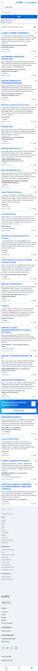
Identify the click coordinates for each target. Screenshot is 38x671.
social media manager (7, 549)
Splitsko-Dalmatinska (7, 540)
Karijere (3, 617)
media (3, 552)
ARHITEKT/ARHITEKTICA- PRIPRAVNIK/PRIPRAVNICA (11, 82)
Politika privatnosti (7, 660)
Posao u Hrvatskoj (7, 623)
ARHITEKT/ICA (7, 127)
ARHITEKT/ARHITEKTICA (11, 148)
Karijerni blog (5, 641)
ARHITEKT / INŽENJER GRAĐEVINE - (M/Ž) (16, 357)
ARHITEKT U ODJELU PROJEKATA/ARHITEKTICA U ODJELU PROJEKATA (15, 330)
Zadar (3, 527)
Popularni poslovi (6, 576)
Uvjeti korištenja (6, 656)
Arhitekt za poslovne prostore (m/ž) (15, 105)
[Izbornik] (2, 2)
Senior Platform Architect (11, 192)
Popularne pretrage (7, 514)
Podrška (3, 620)
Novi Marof (4, 537)
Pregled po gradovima (7, 579)
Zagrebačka (4, 542)
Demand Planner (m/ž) (10, 439)
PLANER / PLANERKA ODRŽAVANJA (15, 33)
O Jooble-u (4, 612)
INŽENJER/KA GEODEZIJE (11, 417)
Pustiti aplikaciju (31, 2)
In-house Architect (8, 214)
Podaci (3, 614)
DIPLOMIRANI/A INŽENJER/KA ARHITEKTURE (12, 58)
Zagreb (3, 520)
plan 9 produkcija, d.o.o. (7, 567)
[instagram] (7, 648)
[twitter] (11, 648)
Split (2, 525)
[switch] (35, 27)
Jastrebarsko (5, 532)
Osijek (3, 522)
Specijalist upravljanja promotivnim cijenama (15, 237)
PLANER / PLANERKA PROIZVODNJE (15, 461)
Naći (19, 17)
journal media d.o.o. (6, 559)
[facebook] (3, 648)
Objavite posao (6, 631)
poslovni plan (5, 557)
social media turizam (7, 569)
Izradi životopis (19, 411)
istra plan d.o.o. (5, 562)
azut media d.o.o (6, 564)
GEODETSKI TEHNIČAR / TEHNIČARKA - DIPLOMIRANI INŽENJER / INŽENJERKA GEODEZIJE (16, 486)
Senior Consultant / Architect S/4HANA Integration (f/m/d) (16, 261)
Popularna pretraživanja (8, 639)
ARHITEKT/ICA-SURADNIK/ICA (13, 380)
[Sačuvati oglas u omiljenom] (36, 33)
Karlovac (3, 530)
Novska (3, 535)
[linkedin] (16, 648)
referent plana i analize (7, 554)
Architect (5, 306)
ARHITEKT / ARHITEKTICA (11, 284)
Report (34, 51)
